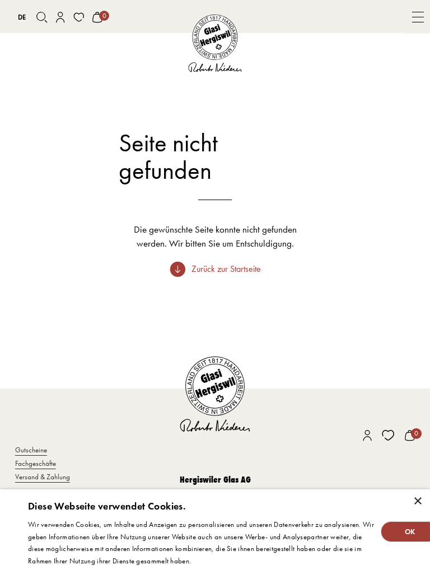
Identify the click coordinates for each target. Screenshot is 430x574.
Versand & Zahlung (42, 477)
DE (22, 17)
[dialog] (215, 531)
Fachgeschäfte (35, 463)
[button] (418, 17)
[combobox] (22, 17)
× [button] (417, 501)
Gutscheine (31, 450)
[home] (214, 44)
